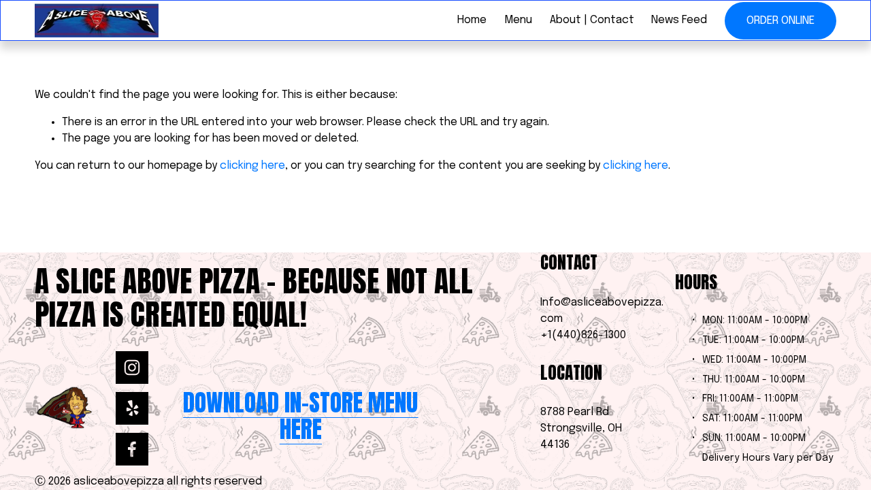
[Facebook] (132, 449)
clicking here (252, 166)
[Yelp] (132, 408)
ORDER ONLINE (780, 21)
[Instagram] (132, 367)
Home (472, 20)
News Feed (679, 20)
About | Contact (592, 20)
